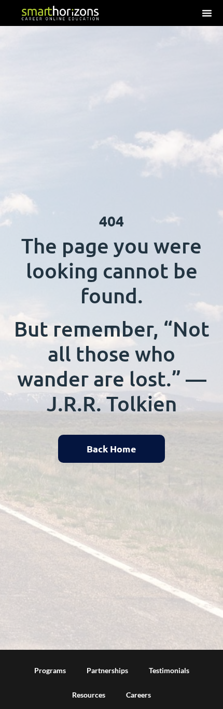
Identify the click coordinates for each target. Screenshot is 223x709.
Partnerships (107, 670)
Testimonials (169, 670)
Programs (50, 670)
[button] (207, 13)
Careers (138, 694)
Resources (88, 694)
